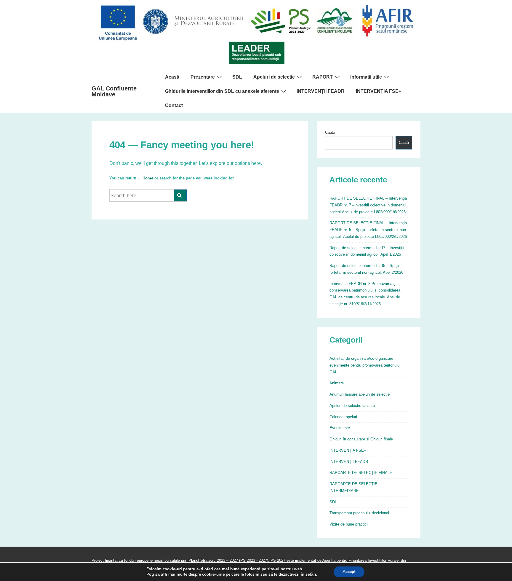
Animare (336, 383)
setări (310, 574)
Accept (349, 571)
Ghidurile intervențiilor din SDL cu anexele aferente (222, 91)
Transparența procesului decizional (359, 513)
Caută (330, 132)
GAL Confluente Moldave (114, 91)
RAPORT (322, 76)
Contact (174, 105)
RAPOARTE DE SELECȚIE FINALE (360, 472)
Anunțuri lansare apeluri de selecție (359, 394)
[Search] (180, 195)
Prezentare (203, 76)
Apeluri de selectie (274, 76)
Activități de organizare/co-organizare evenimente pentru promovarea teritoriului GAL (364, 365)
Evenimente (339, 428)
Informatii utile (366, 76)
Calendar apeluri (343, 417)
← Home (145, 178)
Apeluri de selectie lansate (352, 405)
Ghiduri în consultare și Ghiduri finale (361, 439)
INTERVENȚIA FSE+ (378, 91)
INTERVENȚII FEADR (321, 91)
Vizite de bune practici (348, 524)
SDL (237, 76)
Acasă (172, 76)
